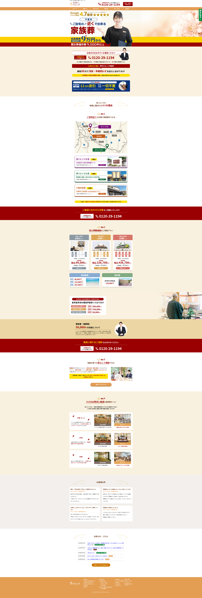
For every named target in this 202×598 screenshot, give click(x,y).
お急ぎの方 (128, 4)
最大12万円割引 (117, 595)
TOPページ (74, 8)
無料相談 (106, 8)
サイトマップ (127, 582)
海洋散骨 (86, 585)
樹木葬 (85, 587)
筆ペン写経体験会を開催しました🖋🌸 (96, 559)
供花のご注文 (118, 585)
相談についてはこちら (101, 384)
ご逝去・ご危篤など (107, 595)
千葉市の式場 (102, 580)
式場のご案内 (96, 8)
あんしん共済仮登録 (119, 580)
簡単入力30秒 (128, 595)
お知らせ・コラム (128, 580)
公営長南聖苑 (103, 588)
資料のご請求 (127, 579)
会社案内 (127, 8)
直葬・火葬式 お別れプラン (89, 584)
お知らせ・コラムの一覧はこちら (101, 565)
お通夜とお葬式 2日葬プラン (89, 580)
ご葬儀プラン (85, 8)
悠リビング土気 (99, 150)
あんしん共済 (117, 8)
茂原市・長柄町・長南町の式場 (106, 587)
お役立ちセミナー (91, 552)
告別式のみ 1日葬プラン (88, 582)
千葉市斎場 (99, 136)
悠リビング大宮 (104, 127)
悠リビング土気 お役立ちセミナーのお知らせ (97, 556)
